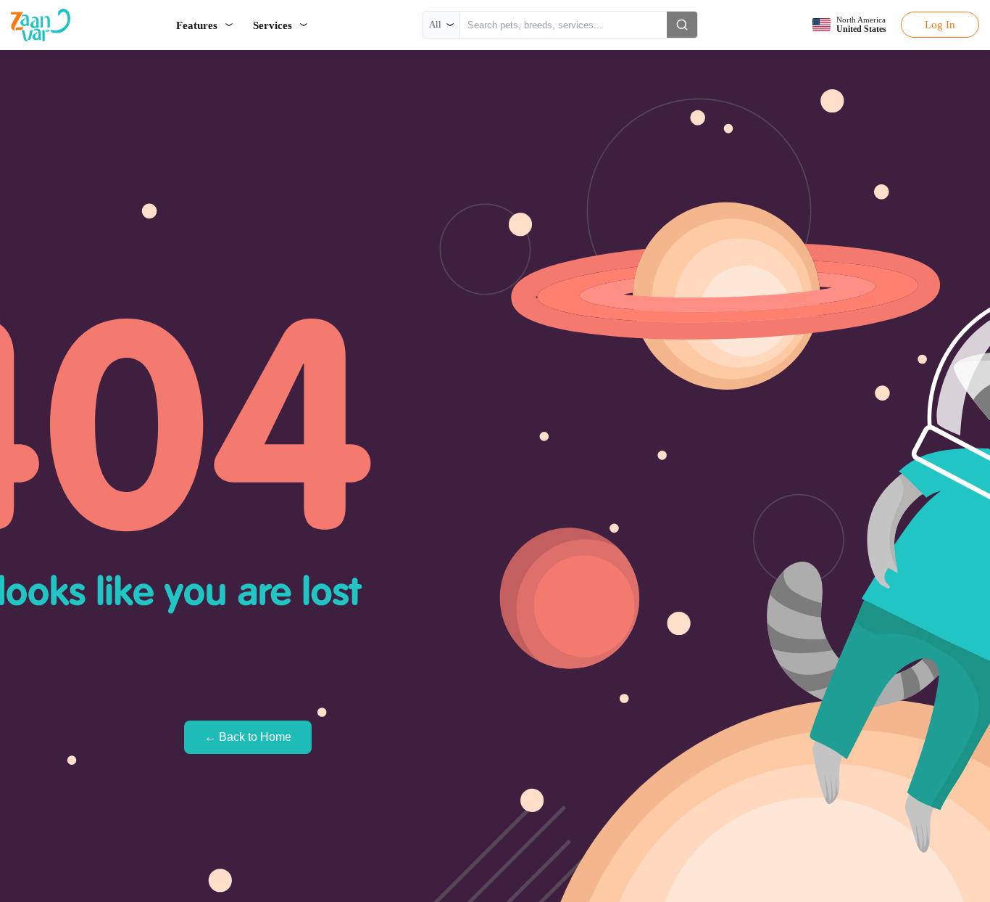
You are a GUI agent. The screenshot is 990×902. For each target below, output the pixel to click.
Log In (940, 24)
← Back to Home (247, 737)
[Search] (682, 25)
